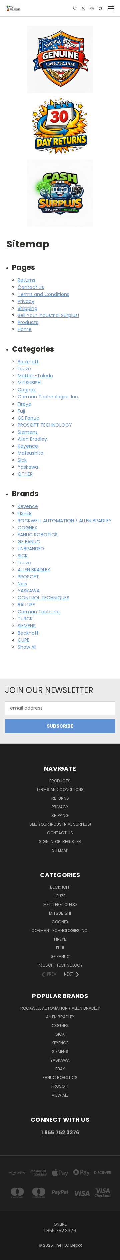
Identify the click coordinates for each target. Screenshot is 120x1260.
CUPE (23, 640)
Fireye (24, 403)
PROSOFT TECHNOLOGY (45, 425)
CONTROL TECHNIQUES (43, 597)
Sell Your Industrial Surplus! (48, 315)
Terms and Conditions (43, 294)
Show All (27, 647)
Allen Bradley (32, 439)
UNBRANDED (31, 548)
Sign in (46, 841)
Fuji (21, 411)
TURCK (25, 618)
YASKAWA (29, 590)
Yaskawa (28, 467)
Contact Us (31, 287)
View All (60, 1095)
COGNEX (27, 527)
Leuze (24, 368)
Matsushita (30, 453)
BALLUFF (26, 604)
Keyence (28, 446)
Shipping (27, 308)
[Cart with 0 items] (100, 8)
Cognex (27, 389)
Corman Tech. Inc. (39, 611)
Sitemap (60, 850)
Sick (22, 460)
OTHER (25, 474)
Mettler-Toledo (35, 375)
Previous (10, 1253)
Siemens (28, 432)
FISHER (25, 513)
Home (25, 329)
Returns (26, 280)
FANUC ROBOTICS (38, 534)
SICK (23, 555)
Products (28, 322)
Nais (22, 583)
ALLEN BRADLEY (34, 569)
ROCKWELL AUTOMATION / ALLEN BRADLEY (65, 520)
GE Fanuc (28, 418)
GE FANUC (29, 541)
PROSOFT (28, 576)
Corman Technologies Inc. (48, 396)
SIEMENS (27, 625)
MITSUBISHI (30, 382)
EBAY (60, 1069)
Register (71, 841)
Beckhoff (28, 361)
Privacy (26, 301)
